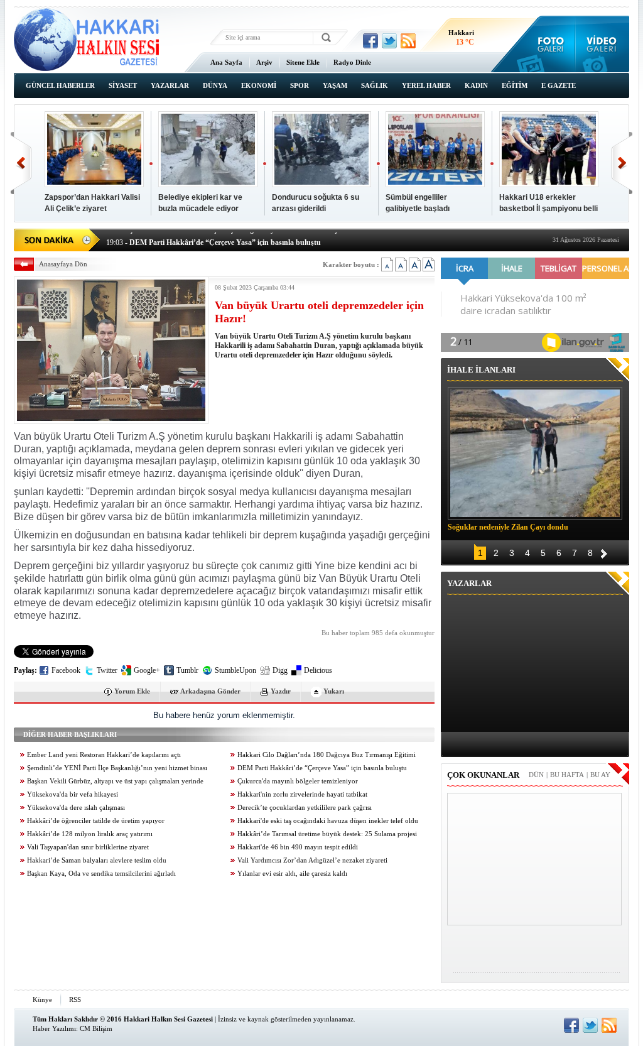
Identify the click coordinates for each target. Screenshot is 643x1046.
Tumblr (187, 670)
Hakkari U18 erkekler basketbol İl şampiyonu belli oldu (548, 208)
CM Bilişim (96, 1028)
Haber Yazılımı (54, 1028)
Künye (42, 999)
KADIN (476, 85)
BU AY (600, 774)
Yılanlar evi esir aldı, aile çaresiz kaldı (292, 873)
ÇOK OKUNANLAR (483, 775)
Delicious (318, 670)
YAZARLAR (170, 85)
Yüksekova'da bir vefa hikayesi (72, 794)
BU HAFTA (567, 774)
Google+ (147, 670)
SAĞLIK (374, 85)
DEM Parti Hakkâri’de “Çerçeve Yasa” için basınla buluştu (322, 768)
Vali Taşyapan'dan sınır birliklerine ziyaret (88, 847)
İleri (622, 163)
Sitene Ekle (303, 62)
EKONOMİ (258, 85)
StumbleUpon (235, 670)
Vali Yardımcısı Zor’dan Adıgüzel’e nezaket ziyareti (312, 860)
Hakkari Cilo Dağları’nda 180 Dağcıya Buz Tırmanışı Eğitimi (326, 754)
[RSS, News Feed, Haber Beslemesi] (408, 40)
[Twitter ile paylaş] (389, 40)
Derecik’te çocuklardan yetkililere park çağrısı (304, 807)
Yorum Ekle (132, 691)
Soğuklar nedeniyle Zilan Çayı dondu (508, 527)
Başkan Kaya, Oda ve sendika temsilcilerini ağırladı (101, 873)
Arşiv (264, 62)
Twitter (107, 670)
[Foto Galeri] (548, 44)
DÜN (536, 774)
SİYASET (123, 85)
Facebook (65, 670)
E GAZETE (558, 85)
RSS (75, 999)
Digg (280, 670)
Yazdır (281, 691)
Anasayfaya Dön (63, 264)
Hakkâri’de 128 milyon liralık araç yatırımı (90, 834)
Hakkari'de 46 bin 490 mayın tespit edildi (297, 847)
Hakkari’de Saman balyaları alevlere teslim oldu (96, 860)
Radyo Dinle (352, 62)
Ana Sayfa (226, 62)
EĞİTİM (514, 85)
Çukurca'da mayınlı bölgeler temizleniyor (297, 781)
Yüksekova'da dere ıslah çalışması (76, 807)
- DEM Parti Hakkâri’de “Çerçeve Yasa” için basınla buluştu (213, 238)
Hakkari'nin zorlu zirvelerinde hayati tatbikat (302, 794)
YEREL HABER (426, 85)
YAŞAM (335, 85)
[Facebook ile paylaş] (370, 40)
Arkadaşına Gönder (210, 691)
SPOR (299, 85)
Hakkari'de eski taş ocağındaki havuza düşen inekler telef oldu (327, 820)
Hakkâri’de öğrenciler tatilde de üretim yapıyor (96, 820)
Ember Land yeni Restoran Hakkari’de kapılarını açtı (104, 754)
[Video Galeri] (602, 44)
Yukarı (333, 691)
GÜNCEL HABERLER (60, 85)
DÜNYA (215, 85)
